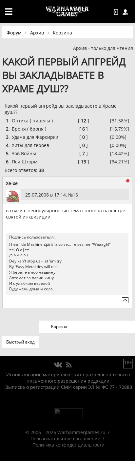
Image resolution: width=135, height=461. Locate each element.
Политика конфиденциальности (68, 445)
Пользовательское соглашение (65, 438)
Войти (116, 12)
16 (75, 195)
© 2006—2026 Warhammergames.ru (65, 432)
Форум (14, 33)
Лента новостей (69, 365)
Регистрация (126, 12)
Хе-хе (12, 183)
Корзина (62, 33)
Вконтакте (58, 365)
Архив (37, 33)
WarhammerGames (67, 11)
